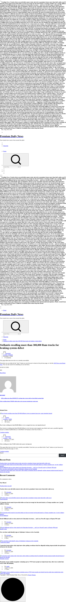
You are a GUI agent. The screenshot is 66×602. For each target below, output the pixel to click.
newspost (8, 353)
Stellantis (10, 355)
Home (4, 151)
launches (5, 499)
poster (7, 566)
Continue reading (4, 432)
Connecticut (3, 542)
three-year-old (8, 486)
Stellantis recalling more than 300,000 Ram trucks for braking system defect (22, 341)
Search (1, 453)
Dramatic (2, 558)
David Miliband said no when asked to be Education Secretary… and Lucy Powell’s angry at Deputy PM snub (28, 467)
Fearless (2, 486)
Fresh (1, 499)
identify (2, 529)
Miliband (5, 515)
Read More (3, 373)
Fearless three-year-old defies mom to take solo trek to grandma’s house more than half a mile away (25, 463)
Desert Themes (32, 575)
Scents (10, 419)
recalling (5, 355)
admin (7, 417)
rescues (7, 558)
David (1, 515)
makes (8, 542)
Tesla (10, 438)
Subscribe (5, 145)
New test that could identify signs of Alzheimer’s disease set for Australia (18, 469)
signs (5, 529)
